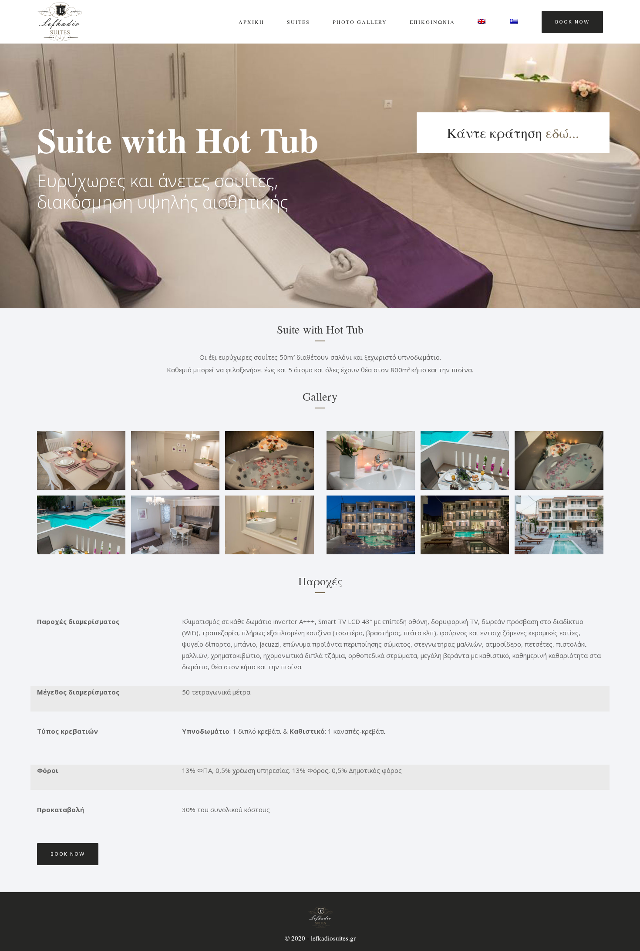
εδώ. (559, 132)
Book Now (572, 22)
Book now (68, 854)
